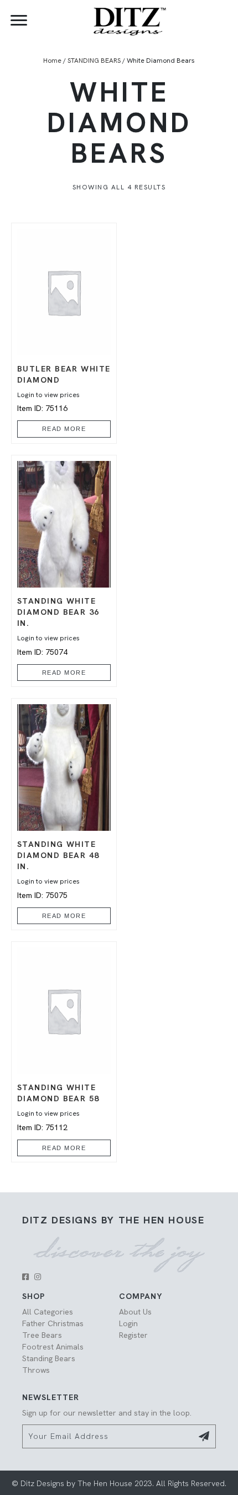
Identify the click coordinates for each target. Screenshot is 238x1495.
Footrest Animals (53, 1347)
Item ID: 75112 (58, 1107)
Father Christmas (53, 1323)
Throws (36, 1370)
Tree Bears (42, 1335)
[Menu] (19, 20)
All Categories (47, 1312)
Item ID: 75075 (58, 869)
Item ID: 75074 (58, 626)
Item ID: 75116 (63, 388)
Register (133, 1335)
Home (52, 60)
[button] (25, 1277)
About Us (135, 1312)
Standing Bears (48, 1358)
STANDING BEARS (94, 60)
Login (128, 1323)
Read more (64, 428)
